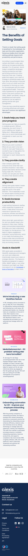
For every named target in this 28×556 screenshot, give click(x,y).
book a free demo (8, 269)
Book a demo (19, 3)
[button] (25, 3)
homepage (19, 267)
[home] (5, 3)
